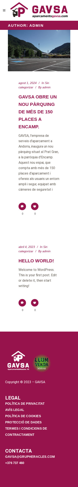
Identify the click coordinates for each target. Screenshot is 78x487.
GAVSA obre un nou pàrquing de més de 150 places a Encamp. (38, 111)
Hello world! (36, 260)
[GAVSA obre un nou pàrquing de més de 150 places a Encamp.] (39, 50)
